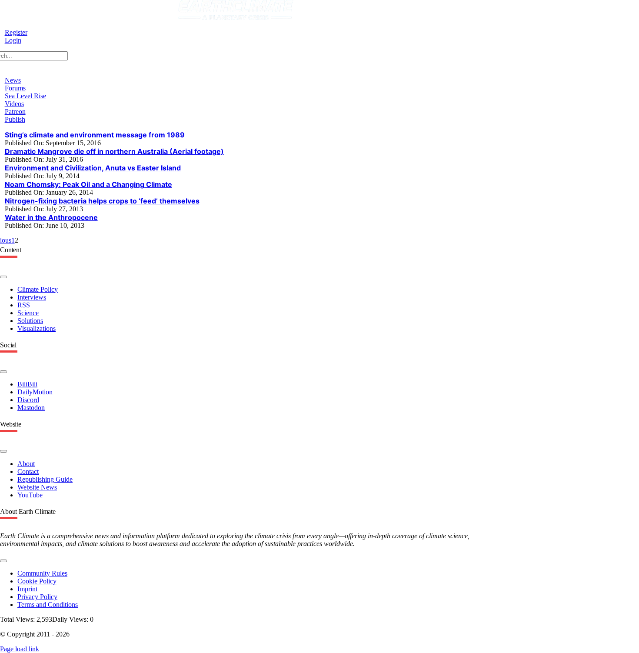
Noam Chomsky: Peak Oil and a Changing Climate (88, 184)
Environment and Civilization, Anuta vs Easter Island (93, 167)
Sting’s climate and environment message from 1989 (95, 134)
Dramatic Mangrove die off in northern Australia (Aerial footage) (114, 151)
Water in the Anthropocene (51, 217)
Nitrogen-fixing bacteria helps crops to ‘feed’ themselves (102, 201)
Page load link (19, 649)
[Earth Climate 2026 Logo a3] (235, 17)
